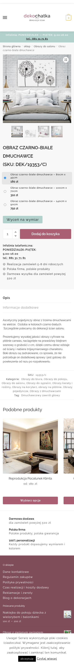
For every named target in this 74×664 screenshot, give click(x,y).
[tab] (37, 298)
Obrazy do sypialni (38, 383)
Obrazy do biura (31, 379)
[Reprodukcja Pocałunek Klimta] (30, 446)
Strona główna (12, 46)
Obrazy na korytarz (24, 387)
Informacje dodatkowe (21, 307)
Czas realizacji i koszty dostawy (26, 587)
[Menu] (8, 18)
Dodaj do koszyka (45, 234)
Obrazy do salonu (44, 46)
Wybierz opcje (30, 500)
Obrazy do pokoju (55, 379)
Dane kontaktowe (16, 572)
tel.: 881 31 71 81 (37, 38)
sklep (27, 46)
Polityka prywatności (18, 582)
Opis (6, 298)
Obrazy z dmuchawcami (45, 391)
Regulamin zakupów (18, 577)
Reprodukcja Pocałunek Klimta (30, 478)
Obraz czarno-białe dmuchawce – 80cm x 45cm (38, 176)
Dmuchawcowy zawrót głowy (40, 395)
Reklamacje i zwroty (18, 593)
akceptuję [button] (27, 658)
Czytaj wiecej (47, 658)
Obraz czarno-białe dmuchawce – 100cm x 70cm (38, 189)
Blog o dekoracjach (17, 598)
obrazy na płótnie (50, 387)
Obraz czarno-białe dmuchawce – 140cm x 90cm (38, 203)
